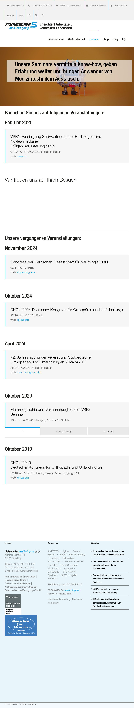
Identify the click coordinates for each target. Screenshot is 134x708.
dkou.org (23, 319)
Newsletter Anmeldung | (60, 599)
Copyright (8, 704)
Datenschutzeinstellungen (18, 583)
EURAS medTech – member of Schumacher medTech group (105, 590)
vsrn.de (22, 156)
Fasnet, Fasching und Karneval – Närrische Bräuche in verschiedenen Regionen (108, 578)
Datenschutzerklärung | (16, 579)
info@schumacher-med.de (25, 570)
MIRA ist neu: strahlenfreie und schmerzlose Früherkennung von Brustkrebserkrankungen (107, 602)
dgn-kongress (26, 272)
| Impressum (16, 576)
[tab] (22, 431)
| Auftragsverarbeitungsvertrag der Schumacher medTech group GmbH (23, 587)
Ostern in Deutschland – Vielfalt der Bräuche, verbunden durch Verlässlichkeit (108, 565)
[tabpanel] (67, 436)
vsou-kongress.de (28, 372)
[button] (123, 39)
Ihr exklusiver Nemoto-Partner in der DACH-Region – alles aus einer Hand (108, 553)
